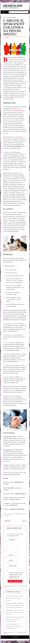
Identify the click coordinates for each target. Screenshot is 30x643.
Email (11, 560)
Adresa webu (12, 565)
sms (21, 440)
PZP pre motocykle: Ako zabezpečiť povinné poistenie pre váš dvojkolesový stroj (14, 626)
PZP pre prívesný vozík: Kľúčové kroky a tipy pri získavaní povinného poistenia (15, 619)
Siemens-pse (12, 6)
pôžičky (18, 514)
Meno (11, 555)
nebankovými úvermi (18, 110)
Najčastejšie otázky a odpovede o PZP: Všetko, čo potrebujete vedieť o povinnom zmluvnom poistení (15, 605)
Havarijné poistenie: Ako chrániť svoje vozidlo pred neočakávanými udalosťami (15, 612)
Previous (7, 521)
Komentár (11, 539)
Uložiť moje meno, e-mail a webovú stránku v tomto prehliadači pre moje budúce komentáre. (16, 575)
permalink (8, 515)
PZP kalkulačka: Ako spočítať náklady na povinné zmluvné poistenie (14, 598)
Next (24, 521)
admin (7, 37)
